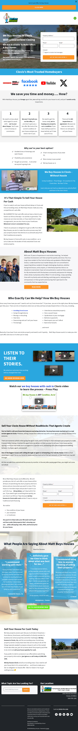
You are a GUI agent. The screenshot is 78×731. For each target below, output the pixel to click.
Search (26, 690)
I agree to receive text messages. (53, 52)
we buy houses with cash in (38, 386)
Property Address (48, 35)
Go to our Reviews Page (38, 607)
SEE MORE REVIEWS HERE (14, 378)
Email (61, 43)
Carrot (47, 728)
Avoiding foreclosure (20, 311)
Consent (45, 50)
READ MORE (36, 287)
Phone (45, 43)
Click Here (39, 7)
